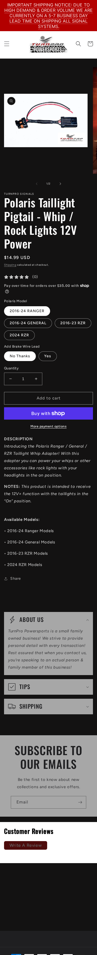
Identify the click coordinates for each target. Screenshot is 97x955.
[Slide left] (37, 184)
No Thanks (20, 356)
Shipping (10, 264)
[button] (7, 44)
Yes (47, 356)
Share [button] (15, 578)
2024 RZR (19, 335)
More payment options (48, 426)
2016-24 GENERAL (28, 323)
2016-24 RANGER (27, 311)
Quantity (11, 368)
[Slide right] (60, 184)
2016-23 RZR (73, 323)
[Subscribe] (80, 802)
